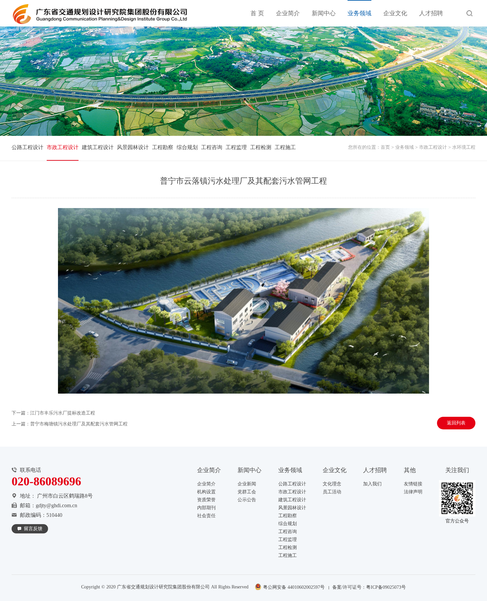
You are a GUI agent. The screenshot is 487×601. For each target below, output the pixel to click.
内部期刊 (206, 507)
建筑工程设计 (98, 147)
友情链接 (413, 483)
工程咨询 (211, 147)
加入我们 (372, 483)
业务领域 (359, 13)
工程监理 (236, 147)
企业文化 (395, 13)
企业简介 (288, 13)
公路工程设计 (27, 147)
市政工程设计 (433, 147)
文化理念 (332, 483)
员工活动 (332, 491)
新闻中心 (324, 13)
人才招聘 (431, 13)
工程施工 (285, 147)
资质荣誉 (206, 499)
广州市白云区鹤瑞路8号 (65, 496)
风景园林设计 (133, 147)
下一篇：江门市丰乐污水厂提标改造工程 (53, 412)
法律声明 (413, 491)
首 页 (257, 13)
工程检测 (260, 147)
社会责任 (206, 515)
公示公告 (247, 499)
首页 (385, 147)
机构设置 (206, 491)
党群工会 (247, 491)
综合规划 (187, 147)
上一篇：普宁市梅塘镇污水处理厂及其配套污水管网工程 (70, 423)
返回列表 (456, 422)
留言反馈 (33, 528)
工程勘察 (162, 147)
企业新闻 (247, 483)
